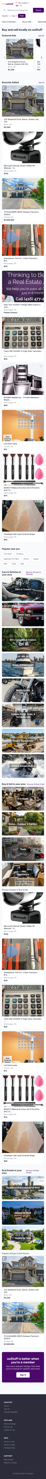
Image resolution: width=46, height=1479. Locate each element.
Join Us (7, 1409)
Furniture (19, 554)
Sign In (14, 16)
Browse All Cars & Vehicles (33, 573)
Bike (5, 564)
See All (41, 36)
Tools (14, 564)
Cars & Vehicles (9, 22)
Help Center (8, 1460)
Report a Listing (10, 1463)
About (6, 1406)
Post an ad (8, 1427)
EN (17, 6)
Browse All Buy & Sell (35, 784)
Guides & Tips (9, 1430)
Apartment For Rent (11, 559)
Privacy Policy (9, 1445)
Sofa (22, 564)
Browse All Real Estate (32, 1171)
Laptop (36, 559)
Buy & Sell (27, 22)
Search (38, 10)
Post (22, 16)
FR (21, 6)
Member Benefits (11, 1412)
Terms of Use (9, 1442)
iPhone (26, 559)
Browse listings (10, 1424)
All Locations (21, 3)
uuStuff (9, 4)
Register (5, 16)
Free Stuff (8, 554)
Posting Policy (9, 1448)
